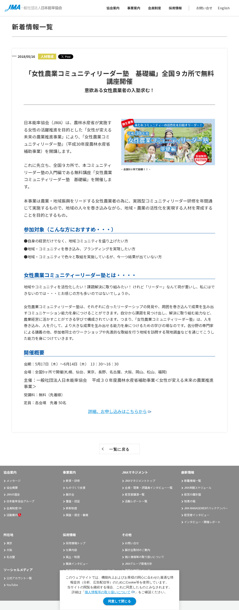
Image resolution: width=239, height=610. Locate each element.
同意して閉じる (119, 601)
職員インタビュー (77, 563)
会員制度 (154, 8)
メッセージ (14, 480)
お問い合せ (204, 8)
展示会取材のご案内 (137, 550)
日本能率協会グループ (20, 501)
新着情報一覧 (192, 480)
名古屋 (11, 557)
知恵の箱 (189, 501)
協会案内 (113, 8)
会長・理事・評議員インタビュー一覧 (148, 487)
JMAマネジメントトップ (140, 480)
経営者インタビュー (196, 515)
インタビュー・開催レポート (202, 522)
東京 (9, 543)
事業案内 (133, 8)
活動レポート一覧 (136, 501)
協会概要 (12, 487)
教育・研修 (73, 480)
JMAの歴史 (13, 494)
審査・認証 (73, 501)
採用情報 (175, 8)
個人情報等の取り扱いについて (107, 592)
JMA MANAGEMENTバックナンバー (206, 508)
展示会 (70, 494)
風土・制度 (73, 557)
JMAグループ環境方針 (138, 563)
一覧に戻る (119, 449)
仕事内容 (71, 550)
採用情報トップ (75, 543)
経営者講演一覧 (134, 494)
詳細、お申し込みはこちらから (117, 411)
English (224, 8)
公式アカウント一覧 (19, 578)
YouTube (12, 585)
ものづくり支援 (75, 487)
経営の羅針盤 (192, 494)
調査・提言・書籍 (77, 515)
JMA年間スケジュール (197, 487)
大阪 (9, 550)
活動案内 (12, 515)
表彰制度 (71, 508)
